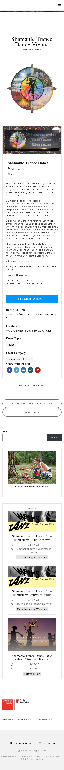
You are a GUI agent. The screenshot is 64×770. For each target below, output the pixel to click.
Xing (30, 370)
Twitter (16, 370)
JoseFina (49, 743)
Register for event (32, 299)
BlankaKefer (23, 743)
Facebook (9, 370)
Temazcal (31, 412)
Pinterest (38, 370)
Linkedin (23, 370)
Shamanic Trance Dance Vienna (33, 403)
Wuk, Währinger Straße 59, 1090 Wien (29, 331)
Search (6, 431)
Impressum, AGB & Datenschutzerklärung (41, 757)
